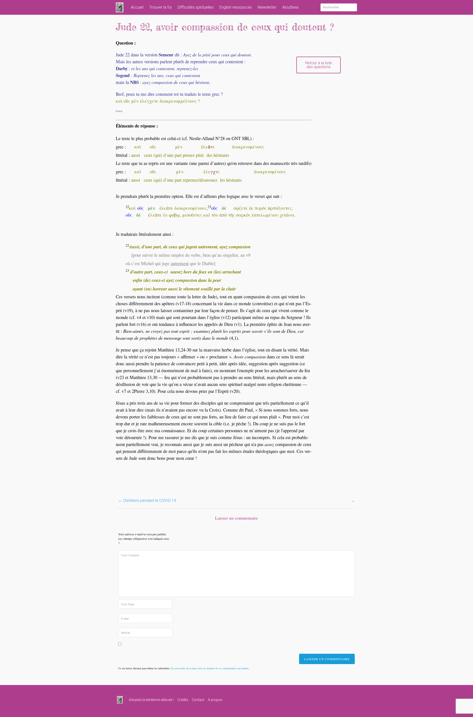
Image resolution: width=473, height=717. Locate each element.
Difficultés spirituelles (196, 7)
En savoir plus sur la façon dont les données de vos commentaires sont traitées (210, 668)
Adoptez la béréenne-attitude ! (151, 700)
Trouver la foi (160, 7)
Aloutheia (290, 7)
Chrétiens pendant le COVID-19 (147, 500)
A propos (215, 700)
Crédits (182, 700)
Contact (198, 700)
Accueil (137, 7)
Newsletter (267, 7)
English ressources (236, 7)
